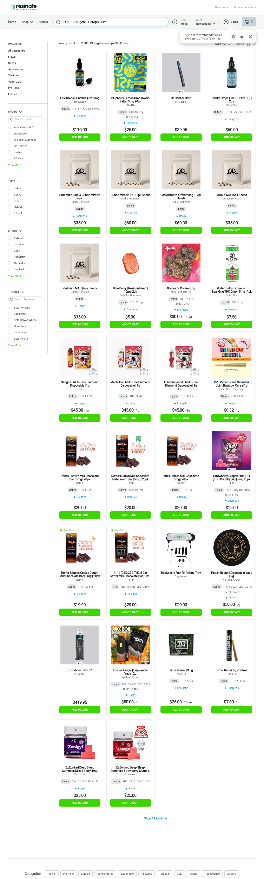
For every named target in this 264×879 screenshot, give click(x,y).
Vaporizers (14, 81)
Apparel (232, 873)
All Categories (16, 50)
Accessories (15, 69)
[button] (218, 36)
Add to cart (80, 137)
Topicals (164, 873)
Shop (25, 22)
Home (12, 22)
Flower (12, 56)
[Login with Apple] (241, 37)
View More (14, 165)
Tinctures (13, 75)
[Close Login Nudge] (250, 37)
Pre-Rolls (13, 87)
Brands (43, 22)
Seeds (12, 63)
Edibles (12, 94)
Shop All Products (155, 818)
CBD (179, 873)
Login (234, 21)
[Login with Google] (233, 37)
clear (126, 43)
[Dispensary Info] (174, 21)
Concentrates (105, 873)
